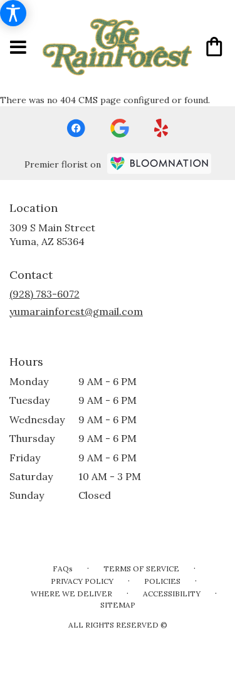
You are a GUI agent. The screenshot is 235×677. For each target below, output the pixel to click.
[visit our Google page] (120, 128)
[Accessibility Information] (13, 13)
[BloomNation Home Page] (159, 163)
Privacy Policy (82, 581)
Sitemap (117, 604)
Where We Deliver (71, 593)
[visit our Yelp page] (161, 128)
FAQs (63, 568)
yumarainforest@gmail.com (76, 311)
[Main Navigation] (18, 47)
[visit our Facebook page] (76, 128)
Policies (162, 581)
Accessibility (172, 593)
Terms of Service (141, 568)
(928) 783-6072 (44, 294)
